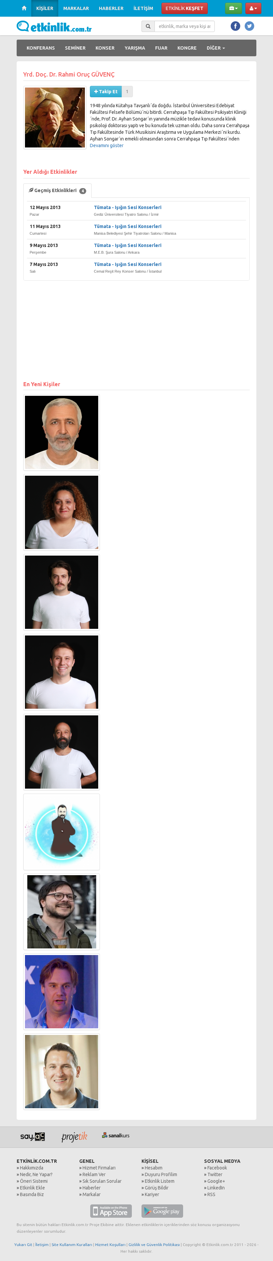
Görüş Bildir (156, 1187)
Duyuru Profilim (161, 1174)
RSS (211, 1194)
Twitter (214, 1174)
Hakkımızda (31, 1167)
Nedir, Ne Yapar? (36, 1174)
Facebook (217, 1167)
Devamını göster (107, 145)
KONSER (105, 48)
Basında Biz (32, 1194)
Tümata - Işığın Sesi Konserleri (127, 207)
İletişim (42, 1244)
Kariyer (152, 1194)
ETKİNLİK (184, 8)
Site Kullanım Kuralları (72, 1244)
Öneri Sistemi (34, 1181)
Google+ (216, 1181)
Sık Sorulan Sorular (102, 1181)
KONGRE (187, 48)
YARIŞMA (135, 48)
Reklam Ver (94, 1174)
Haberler (92, 1187)
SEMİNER (75, 48)
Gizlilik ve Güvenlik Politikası (154, 1244)
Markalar (92, 1194)
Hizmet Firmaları (99, 1167)
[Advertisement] (136, 327)
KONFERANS (41, 48)
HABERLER (111, 8)
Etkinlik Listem (159, 1181)
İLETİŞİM (143, 8)
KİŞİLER (44, 8)
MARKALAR (76, 8)
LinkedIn (216, 1187)
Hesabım (153, 1167)
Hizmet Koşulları (110, 1244)
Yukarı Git (23, 1244)
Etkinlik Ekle (32, 1187)
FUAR (161, 48)
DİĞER (214, 48)
